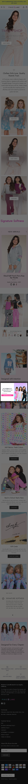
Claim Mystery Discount (7, 395)
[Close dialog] (26, 383)
